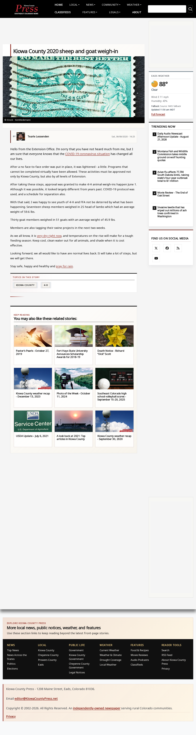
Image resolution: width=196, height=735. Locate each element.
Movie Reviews (139, 655)
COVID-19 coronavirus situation (87, 154)
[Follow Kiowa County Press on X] (156, 248)
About (136, 12)
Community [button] (110, 4)
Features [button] (88, 12)
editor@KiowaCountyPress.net (36, 698)
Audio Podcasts (140, 660)
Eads (41, 664)
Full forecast (158, 114)
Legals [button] (114, 12)
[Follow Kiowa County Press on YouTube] (156, 258)
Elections (12, 668)
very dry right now (49, 236)
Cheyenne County (48, 655)
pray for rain (64, 266)
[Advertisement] (171, 381)
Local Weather (108, 664)
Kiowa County (25, 285)
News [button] (89, 4)
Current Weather (109, 650)
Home (59, 4)
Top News (13, 650)
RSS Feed (167, 655)
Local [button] (73, 4)
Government (76, 650)
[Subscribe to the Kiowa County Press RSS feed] (178, 248)
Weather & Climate (111, 655)
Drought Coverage (110, 660)
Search (165, 650)
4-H (46, 285)
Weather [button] (133, 4)
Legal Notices (77, 672)
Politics (11, 663)
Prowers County (47, 660)
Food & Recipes (140, 650)
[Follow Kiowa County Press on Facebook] (167, 248)
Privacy (166, 668)
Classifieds (63, 12)
